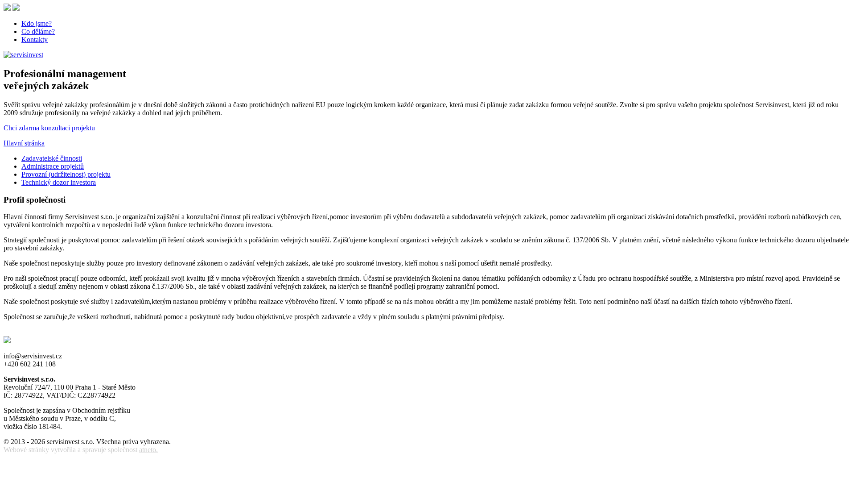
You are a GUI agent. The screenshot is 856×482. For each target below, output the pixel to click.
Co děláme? (38, 31)
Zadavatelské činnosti (51, 158)
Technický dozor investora (58, 182)
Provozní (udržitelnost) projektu (66, 174)
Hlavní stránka (24, 143)
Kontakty (34, 39)
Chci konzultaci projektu (49, 128)
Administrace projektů (52, 166)
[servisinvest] (23, 54)
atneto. (148, 449)
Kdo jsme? (36, 23)
